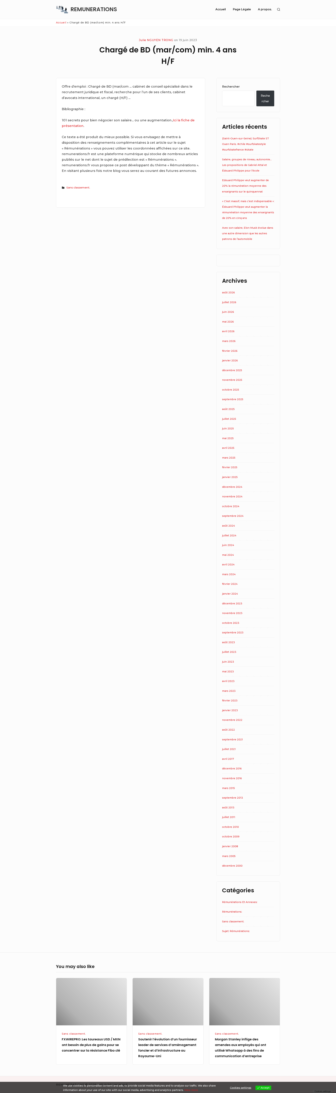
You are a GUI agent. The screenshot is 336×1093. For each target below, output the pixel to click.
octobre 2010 (230, 827)
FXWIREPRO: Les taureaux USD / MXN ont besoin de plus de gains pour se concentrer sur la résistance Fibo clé (91, 1045)
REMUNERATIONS (94, 9)
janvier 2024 (230, 593)
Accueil (220, 9)
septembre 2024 (232, 516)
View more (191, 1090)
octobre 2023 (230, 622)
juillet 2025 (229, 418)
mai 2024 (228, 554)
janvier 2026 (230, 360)
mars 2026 (229, 341)
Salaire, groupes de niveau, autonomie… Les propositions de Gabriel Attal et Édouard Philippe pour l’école (247, 165)
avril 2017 (228, 759)
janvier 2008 (230, 846)
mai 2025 (228, 438)
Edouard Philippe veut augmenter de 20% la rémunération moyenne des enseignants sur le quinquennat (245, 186)
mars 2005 (229, 856)
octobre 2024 (230, 506)
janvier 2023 (230, 710)
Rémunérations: (232, 911)
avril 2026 (228, 331)
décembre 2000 (232, 865)
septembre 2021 (232, 739)
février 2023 (229, 700)
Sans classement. (78, 187)
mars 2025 (228, 457)
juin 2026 (228, 311)
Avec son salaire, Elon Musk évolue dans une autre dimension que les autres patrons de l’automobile (247, 233)
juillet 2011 (228, 817)
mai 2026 (228, 321)
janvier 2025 (230, 477)
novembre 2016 (232, 778)
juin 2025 (228, 428)
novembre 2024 (232, 496)
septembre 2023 (232, 632)
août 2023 (228, 642)
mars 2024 (229, 574)
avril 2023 (228, 681)
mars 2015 (228, 788)
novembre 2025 (232, 379)
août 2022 (228, 729)
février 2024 (229, 584)
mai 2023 (228, 671)
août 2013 (228, 807)
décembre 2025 (232, 370)
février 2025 (229, 467)
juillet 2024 (229, 535)
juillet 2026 (229, 302)
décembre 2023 (232, 603)
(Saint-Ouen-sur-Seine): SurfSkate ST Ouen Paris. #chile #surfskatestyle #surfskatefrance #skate (245, 144)
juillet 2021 (229, 749)
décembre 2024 (232, 486)
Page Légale (242, 9)
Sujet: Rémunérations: (236, 931)
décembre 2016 (232, 768)
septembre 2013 (232, 797)
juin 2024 (228, 545)
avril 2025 (228, 448)
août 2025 (228, 409)
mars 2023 (229, 691)
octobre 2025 (230, 389)
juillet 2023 (229, 652)
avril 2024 (228, 564)
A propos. (265, 9)
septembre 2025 (232, 399)
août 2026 (228, 292)
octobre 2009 (230, 836)
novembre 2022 (232, 720)
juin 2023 (228, 661)
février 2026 (229, 350)
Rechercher (231, 86)
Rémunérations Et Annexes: (239, 902)
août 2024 (228, 525)
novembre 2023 (232, 613)
